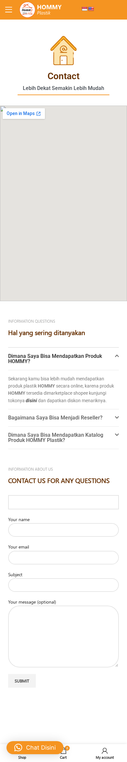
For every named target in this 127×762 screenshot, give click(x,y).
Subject (15, 574)
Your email (18, 547)
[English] (91, 8)
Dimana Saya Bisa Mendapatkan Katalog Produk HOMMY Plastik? (55, 437)
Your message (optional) (32, 602)
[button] (63, 359)
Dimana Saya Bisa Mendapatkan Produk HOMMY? (55, 358)
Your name (19, 519)
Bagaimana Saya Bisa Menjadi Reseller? (55, 418)
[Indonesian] (84, 8)
